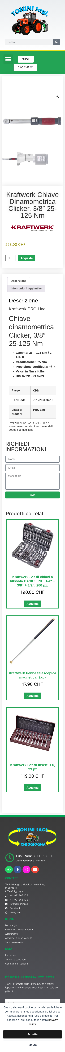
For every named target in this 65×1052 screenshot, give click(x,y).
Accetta (32, 1034)
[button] (8, 59)
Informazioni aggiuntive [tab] (26, 288)
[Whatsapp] (9, 869)
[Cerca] (56, 42)
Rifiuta (32, 1044)
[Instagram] (26, 869)
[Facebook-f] (17, 869)
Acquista (27, 258)
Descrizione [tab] (18, 280)
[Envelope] (35, 869)
